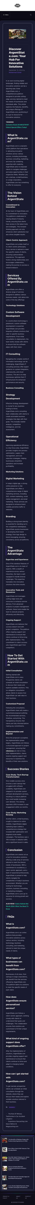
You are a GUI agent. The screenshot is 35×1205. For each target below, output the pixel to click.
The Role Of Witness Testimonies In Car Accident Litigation (15, 1116)
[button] (30, 15)
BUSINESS (12, 1107)
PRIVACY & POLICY (6, 1197)
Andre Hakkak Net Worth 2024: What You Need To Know (17, 906)
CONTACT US (28, 1197)
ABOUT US (18, 1197)
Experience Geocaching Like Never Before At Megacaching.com (17, 1123)
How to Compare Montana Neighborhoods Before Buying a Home (17, 1168)
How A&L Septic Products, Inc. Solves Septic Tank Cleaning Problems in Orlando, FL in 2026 (18, 1158)
